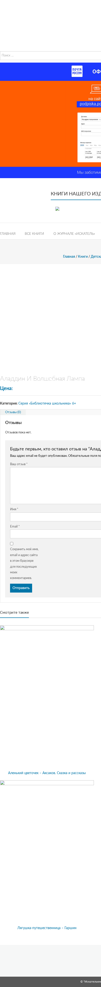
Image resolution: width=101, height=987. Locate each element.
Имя (14, 509)
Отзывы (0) (13, 412)
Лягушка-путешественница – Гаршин (46, 928)
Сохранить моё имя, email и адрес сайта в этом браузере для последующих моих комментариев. (24, 564)
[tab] (13, 412)
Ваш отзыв (19, 464)
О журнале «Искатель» (74, 234)
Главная (7, 234)
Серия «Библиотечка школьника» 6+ (47, 403)
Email (15, 526)
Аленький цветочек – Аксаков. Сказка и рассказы (47, 773)
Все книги (34, 234)
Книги (83, 256)
